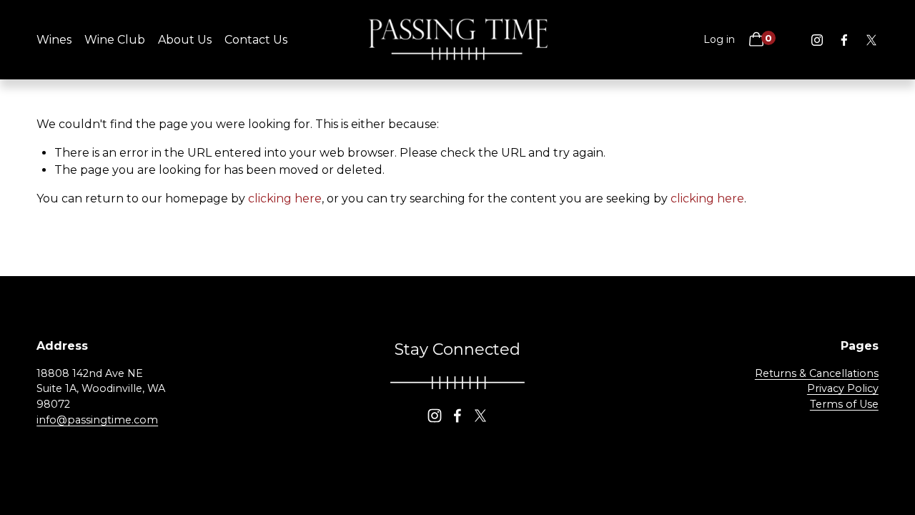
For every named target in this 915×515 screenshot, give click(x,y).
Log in (719, 39)
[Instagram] (817, 40)
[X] (871, 40)
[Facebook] (844, 40)
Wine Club (114, 39)
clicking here (285, 198)
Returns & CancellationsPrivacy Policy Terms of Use (817, 389)
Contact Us (255, 39)
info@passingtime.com (97, 419)
